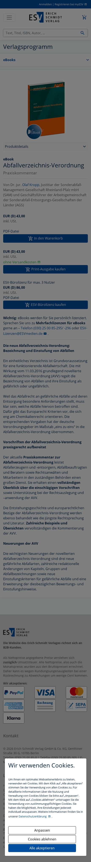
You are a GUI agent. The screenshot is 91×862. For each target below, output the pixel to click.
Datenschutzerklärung (33, 816)
